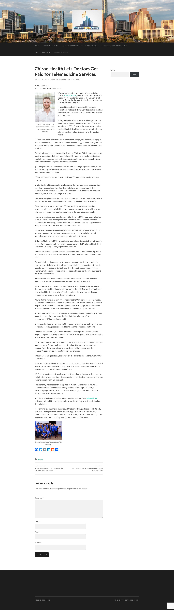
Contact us (91, 46)
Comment (39, 498)
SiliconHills (45, 600)
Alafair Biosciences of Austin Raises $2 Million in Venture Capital (49, 468)
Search (113, 70)
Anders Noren (128, 600)
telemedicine (91, 398)
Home (37, 46)
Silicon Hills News (50, 46)
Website (38, 542)
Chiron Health (70, 95)
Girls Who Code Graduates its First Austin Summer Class (87, 468)
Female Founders (42, 52)
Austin (40, 459)
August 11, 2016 (41, 79)
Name (37, 522)
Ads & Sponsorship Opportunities (113, 46)
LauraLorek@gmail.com (60, 79)
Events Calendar (61, 52)
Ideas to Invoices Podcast (72, 46)
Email (37, 532)
